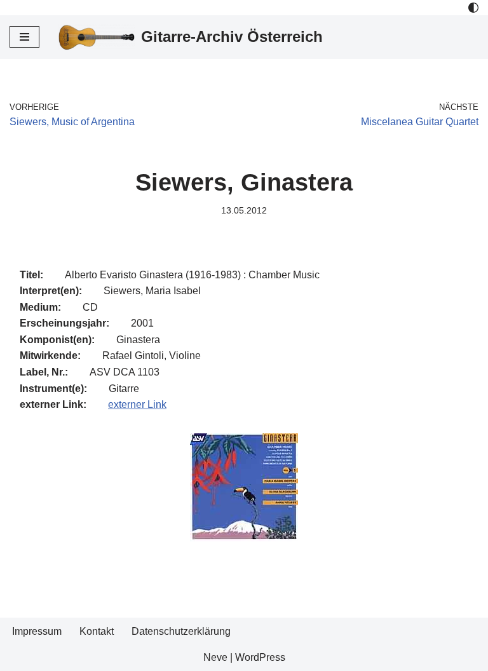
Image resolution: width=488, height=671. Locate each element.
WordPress (260, 657)
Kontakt (96, 631)
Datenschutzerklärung (181, 631)
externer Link (137, 404)
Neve (215, 657)
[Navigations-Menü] (24, 37)
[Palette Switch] (473, 8)
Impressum (37, 631)
